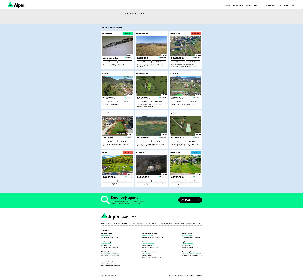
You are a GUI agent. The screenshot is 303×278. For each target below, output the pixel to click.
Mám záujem (186, 200)
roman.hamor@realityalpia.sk (150, 247)
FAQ (262, 5)
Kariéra (256, 5)
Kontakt (286, 5)
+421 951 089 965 (147, 255)
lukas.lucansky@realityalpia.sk (109, 247)
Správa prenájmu (271, 5)
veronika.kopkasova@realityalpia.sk (192, 255)
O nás (279, 5)
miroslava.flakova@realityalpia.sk (110, 265)
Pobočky (227, 5)
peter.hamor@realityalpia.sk (190, 247)
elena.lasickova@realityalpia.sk (110, 255)
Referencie (249, 5)
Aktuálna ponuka (238, 5)
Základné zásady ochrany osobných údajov (188, 223)
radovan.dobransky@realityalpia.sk (152, 237)
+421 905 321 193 (186, 245)
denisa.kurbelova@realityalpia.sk (151, 257)
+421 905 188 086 (147, 245)
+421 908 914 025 (106, 245)
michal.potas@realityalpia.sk (109, 237)
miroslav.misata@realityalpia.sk (191, 237)
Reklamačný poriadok (165, 223)
